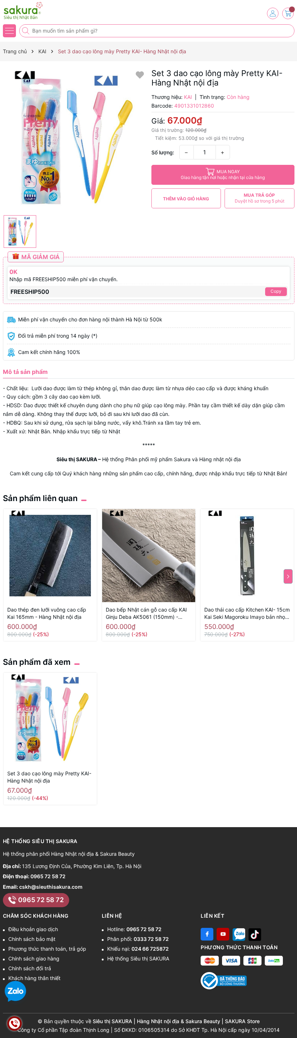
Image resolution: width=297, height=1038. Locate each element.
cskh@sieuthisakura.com (51, 887)
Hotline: (134, 929)
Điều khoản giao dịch (33, 929)
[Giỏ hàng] (288, 13)
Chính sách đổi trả (29, 968)
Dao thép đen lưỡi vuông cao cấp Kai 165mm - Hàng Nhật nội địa (46, 613)
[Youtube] (223, 934)
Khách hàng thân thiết (34, 978)
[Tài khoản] (273, 13)
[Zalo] (239, 934)
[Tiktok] (254, 934)
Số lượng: (162, 152)
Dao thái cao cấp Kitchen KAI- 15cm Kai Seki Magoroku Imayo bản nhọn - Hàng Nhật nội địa (247, 613)
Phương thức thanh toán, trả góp (47, 949)
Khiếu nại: (138, 949)
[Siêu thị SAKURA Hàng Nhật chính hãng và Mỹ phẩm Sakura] (27, 11)
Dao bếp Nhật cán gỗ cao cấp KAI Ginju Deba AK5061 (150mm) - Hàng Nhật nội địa (146, 613)
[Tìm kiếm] (26, 30)
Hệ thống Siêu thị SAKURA (138, 958)
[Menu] (9, 30)
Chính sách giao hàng (33, 958)
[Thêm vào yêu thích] (139, 74)
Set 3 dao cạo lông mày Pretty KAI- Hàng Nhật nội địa (49, 777)
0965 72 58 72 (48, 876)
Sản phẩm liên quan (40, 498)
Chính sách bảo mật (31, 939)
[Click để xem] (74, 140)
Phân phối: (138, 939)
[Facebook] (207, 934)
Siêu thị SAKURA (77, 459)
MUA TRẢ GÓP (259, 198)
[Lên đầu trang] (289, 1020)
